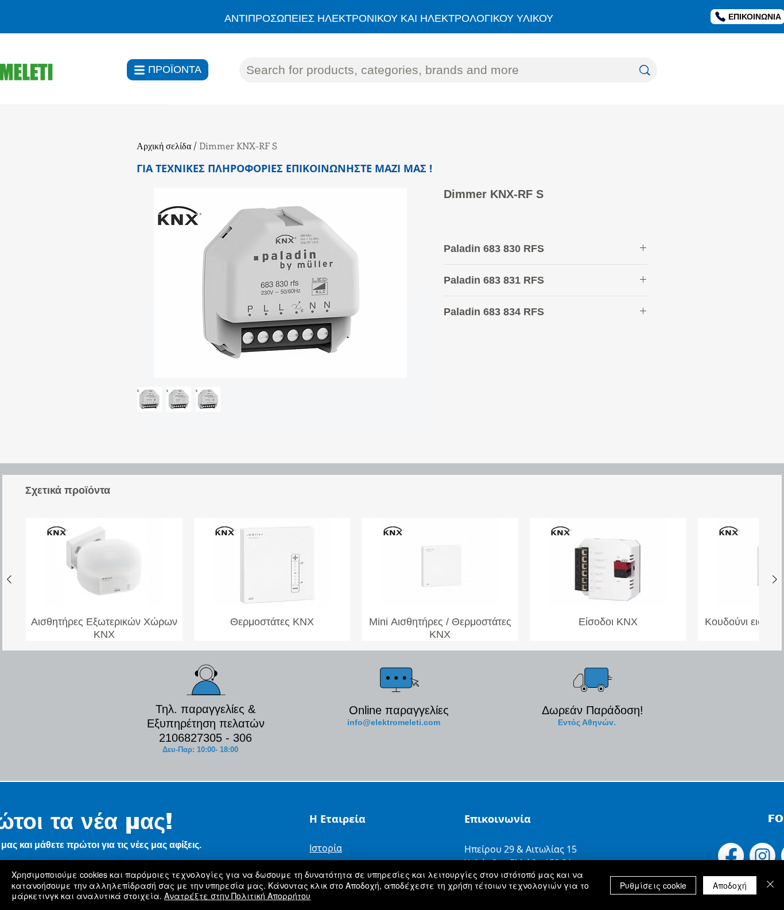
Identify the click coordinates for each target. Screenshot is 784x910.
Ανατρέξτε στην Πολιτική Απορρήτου (237, 895)
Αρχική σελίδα (164, 146)
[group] (392, 579)
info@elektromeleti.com (393, 722)
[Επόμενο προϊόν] (775, 579)
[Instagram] (762, 856)
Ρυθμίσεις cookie (653, 885)
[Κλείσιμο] (770, 885)
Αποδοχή (730, 885)
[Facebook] (731, 856)
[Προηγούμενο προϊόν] (9, 579)
